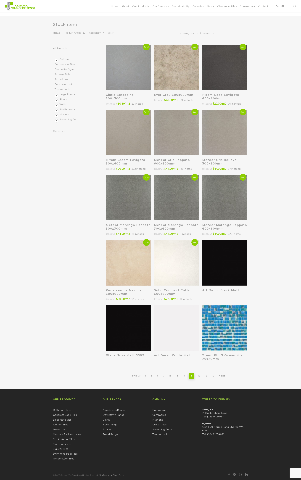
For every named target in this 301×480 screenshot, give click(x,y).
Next (222, 376)
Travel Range (110, 434)
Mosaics (64, 114)
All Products (60, 48)
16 (206, 376)
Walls (62, 104)
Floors (63, 99)
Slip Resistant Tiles (63, 439)
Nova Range (110, 424)
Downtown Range (113, 414)
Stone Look (61, 79)
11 (170, 376)
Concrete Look (63, 84)
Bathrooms (159, 409)
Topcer (107, 429)
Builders (64, 59)
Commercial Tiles (65, 64)
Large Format (67, 94)
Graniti (106, 419)
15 (199, 376)
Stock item (95, 33)
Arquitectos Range (114, 409)
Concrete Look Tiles (65, 414)
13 (183, 376)
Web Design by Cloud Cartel (111, 475)
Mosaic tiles (60, 429)
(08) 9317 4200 (215, 434)
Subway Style (62, 74)
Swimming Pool (68, 119)
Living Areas (159, 424)
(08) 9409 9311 (215, 416)
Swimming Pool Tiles (65, 453)
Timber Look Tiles (63, 458)
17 (213, 376)
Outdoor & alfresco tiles (67, 434)
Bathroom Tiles (62, 409)
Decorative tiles (62, 419)
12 (176, 376)
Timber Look (62, 89)
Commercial (159, 414)
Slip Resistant (67, 109)
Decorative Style (64, 69)
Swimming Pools (162, 429)
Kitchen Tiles (60, 424)
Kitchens (157, 419)
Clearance (59, 131)
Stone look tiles (62, 444)
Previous (135, 376)
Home (56, 33)
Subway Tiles (60, 448)
